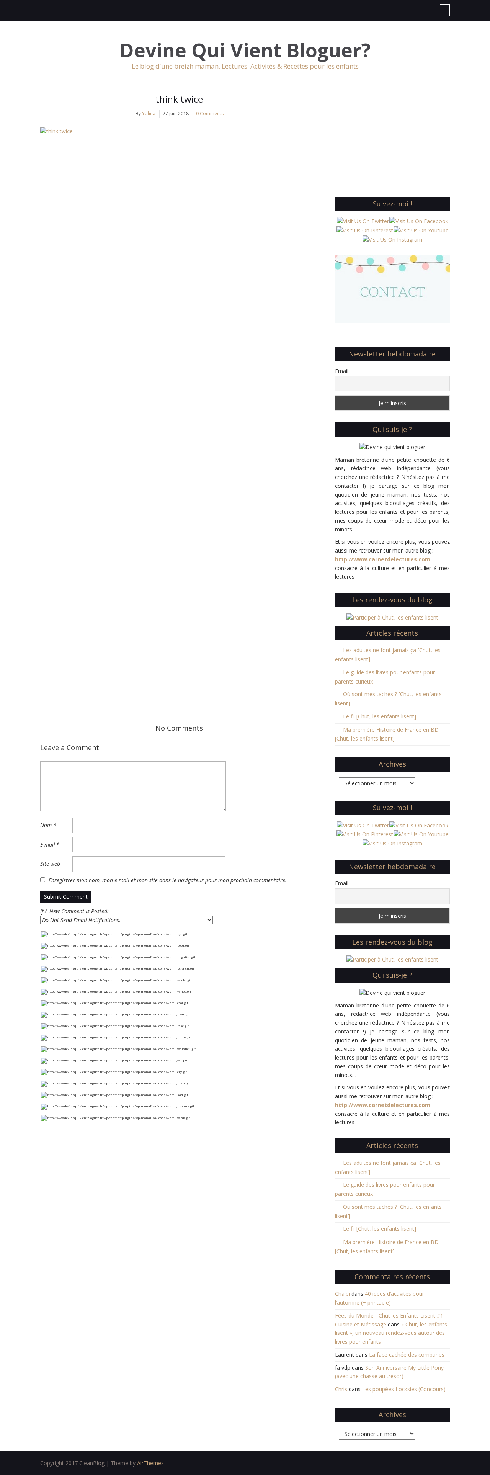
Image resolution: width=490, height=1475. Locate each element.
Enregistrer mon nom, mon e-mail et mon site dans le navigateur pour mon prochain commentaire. (168, 880)
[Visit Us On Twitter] (362, 220)
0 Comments (210, 113)
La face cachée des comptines (406, 1354)
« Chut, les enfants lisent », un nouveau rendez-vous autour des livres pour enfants (391, 1333)
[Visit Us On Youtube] (421, 230)
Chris (341, 1389)
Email (341, 370)
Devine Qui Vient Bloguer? (245, 50)
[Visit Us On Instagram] (392, 239)
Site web (50, 863)
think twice (179, 99)
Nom (48, 825)
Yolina (148, 113)
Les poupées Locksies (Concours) (404, 1389)
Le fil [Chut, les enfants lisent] (379, 716)
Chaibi (342, 1293)
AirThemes (150, 1463)
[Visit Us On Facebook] (418, 220)
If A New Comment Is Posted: (74, 911)
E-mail (50, 844)
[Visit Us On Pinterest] (364, 230)
